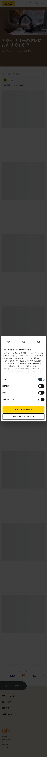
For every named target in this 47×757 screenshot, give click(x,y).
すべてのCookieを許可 (23, 409)
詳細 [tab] (23, 342)
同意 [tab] (8, 342)
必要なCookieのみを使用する (24, 416)
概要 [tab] (38, 342)
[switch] (41, 386)
